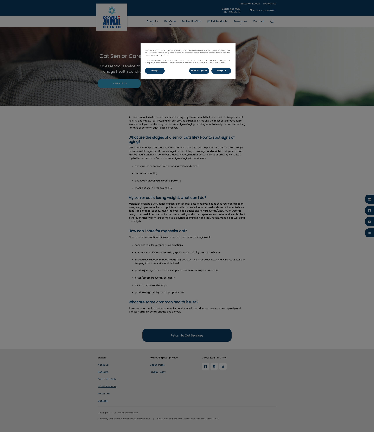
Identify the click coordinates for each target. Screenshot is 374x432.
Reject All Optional (199, 70)
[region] (188, 61)
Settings (155, 70)
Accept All (221, 70)
